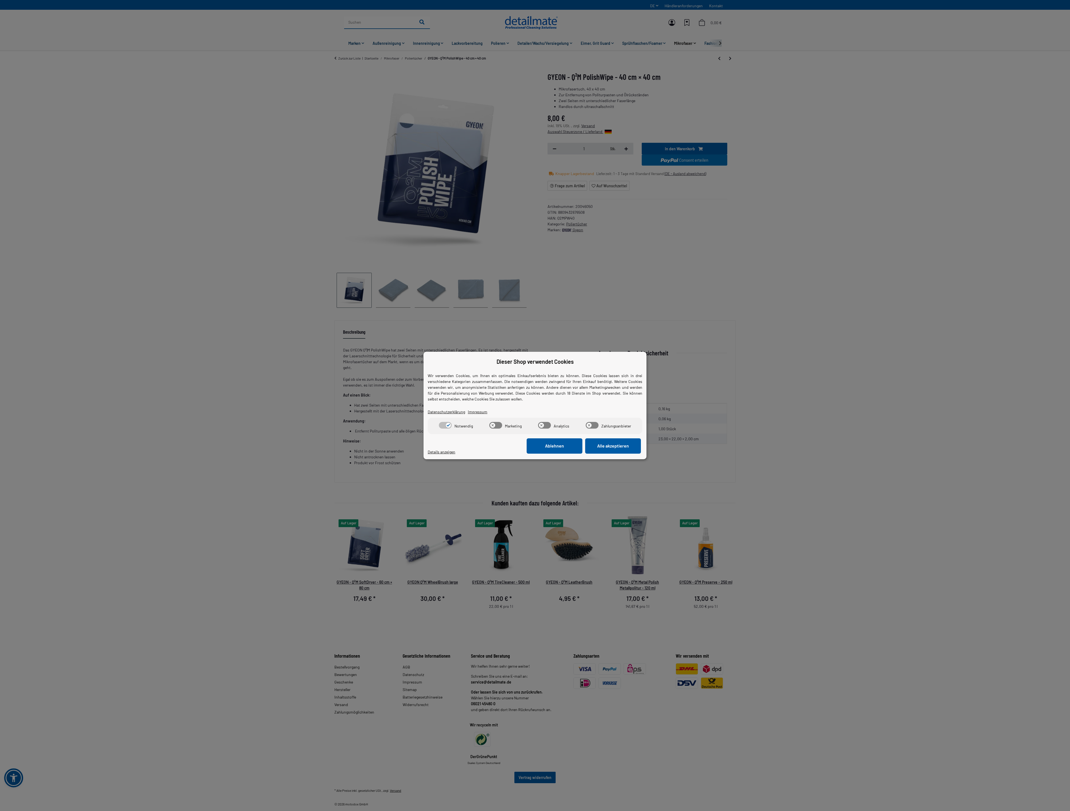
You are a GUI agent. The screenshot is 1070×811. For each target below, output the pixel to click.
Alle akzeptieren (613, 445)
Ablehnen (554, 445)
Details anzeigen (441, 451)
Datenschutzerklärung (446, 411)
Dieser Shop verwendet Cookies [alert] (535, 361)
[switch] (445, 425)
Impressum (477, 411)
